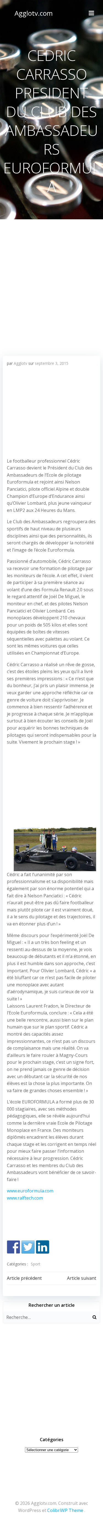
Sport (35, 1264)
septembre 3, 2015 (51, 363)
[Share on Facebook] (13, 1247)
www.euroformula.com (30, 1191)
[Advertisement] (51, 273)
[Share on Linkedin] (42, 1247)
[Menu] (91, 13)
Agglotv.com (34, 13)
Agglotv (20, 363)
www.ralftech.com (25, 1198)
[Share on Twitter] (28, 1247)
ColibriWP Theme (65, 1510)
